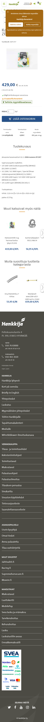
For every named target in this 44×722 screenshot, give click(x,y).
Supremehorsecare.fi (12, 573)
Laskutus (6, 404)
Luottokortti (8, 600)
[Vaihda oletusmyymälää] (31, 4)
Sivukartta (7, 491)
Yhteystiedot (8, 398)
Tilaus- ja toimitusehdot (14, 449)
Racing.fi (6, 567)
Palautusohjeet (9, 473)
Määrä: (4, 111)
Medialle (6, 428)
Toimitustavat (9, 461)
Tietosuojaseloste (11, 503)
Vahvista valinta (15, 25)
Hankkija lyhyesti (11, 380)
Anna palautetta (10, 541)
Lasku (5, 630)
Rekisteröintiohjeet (12, 455)
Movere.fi (7, 580)
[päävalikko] (4, 3)
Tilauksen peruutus (12, 485)
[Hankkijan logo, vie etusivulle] (15, 3)
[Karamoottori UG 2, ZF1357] (22, 59)
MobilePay (7, 606)
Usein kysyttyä (9, 529)
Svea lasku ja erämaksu (14, 612)
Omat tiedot (8, 535)
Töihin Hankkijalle (11, 416)
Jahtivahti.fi (8, 561)
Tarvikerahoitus (10, 618)
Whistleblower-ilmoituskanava (18, 435)
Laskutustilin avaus (12, 636)
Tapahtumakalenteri (12, 422)
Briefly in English (10, 392)
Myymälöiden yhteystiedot (16, 410)
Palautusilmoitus (11, 479)
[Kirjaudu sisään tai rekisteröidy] (34, 3)
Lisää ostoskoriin (23, 119)
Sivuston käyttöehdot (13, 497)
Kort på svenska (10, 386)
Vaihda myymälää (32, 25)
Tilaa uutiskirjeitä (11, 547)
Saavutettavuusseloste (13, 509)
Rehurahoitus (9, 624)
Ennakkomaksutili (11, 642)
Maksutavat (8, 467)
